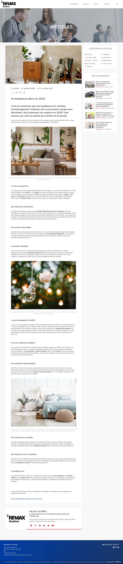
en (117, 4)
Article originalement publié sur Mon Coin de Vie (26, 498)
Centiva (118, 561)
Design (16, 88)
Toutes (89, 54)
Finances (106, 54)
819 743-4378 (11, 553)
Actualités (91, 63)
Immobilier (107, 57)
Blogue (86, 4)
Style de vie (107, 63)
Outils (96, 4)
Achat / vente (92, 60)
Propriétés (74, 4)
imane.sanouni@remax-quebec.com (20, 555)
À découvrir (91, 57)
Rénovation (107, 60)
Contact (107, 4)
